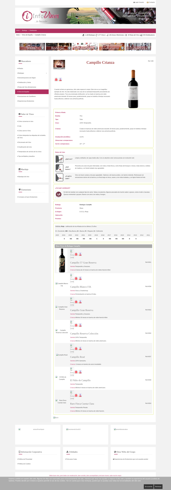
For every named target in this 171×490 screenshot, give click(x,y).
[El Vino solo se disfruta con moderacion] (133, 434)
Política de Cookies (24, 464)
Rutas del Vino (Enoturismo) (27, 87)
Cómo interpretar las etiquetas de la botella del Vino (31, 137)
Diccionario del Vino (24, 142)
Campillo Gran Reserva (81, 310)
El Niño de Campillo (80, 380)
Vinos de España (27, 35)
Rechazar (158, 486)
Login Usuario (139, 2)
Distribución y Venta (24, 82)
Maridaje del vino (23, 176)
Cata (19, 126)
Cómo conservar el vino (25, 121)
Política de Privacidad (25, 459)
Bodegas (21, 73)
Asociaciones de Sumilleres (27, 96)
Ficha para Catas (71, 459)
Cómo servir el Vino (24, 131)
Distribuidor (33, 30)
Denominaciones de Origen (27, 78)
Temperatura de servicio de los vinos (29, 151)
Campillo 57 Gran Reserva (83, 262)
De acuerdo (148, 486)
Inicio (18, 30)
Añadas (20, 68)
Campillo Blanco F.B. (80, 286)
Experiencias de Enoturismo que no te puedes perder (131, 459)
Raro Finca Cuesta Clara (82, 403)
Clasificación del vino (25, 147)
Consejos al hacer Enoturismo (27, 197)
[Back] (55, 417)
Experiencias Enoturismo (26, 101)
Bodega (24, 30)
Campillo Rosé (77, 357)
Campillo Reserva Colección (84, 333)
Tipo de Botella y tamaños (26, 156)
